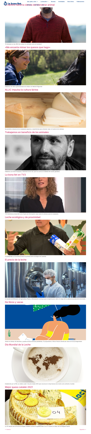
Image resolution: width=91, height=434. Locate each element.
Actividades (61, 1)
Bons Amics (71, 1)
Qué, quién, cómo (31, 1)
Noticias (29, 5)
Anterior (8, 429)
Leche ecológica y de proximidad (22, 217)
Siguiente (83, 429)
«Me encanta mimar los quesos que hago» (27, 47)
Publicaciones (80, 1)
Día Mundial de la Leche (18, 344)
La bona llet (44, 1)
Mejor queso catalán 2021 (19, 387)
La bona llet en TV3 (15, 174)
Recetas (53, 1)
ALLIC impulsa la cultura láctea (21, 89)
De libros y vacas (14, 302)
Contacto (36, 5)
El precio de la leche (15, 259)
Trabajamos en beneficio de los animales (27, 132)
